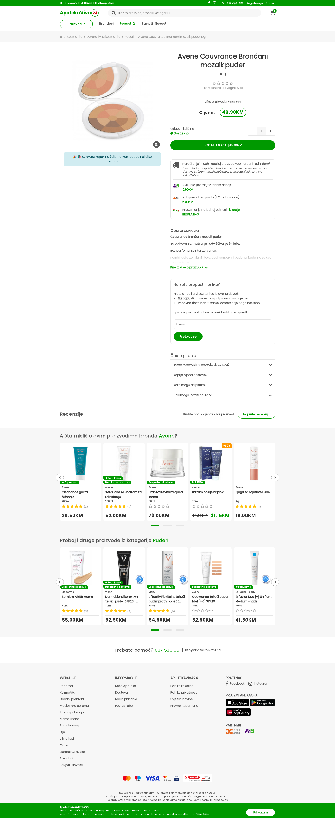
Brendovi (106, 23)
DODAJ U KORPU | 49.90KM (223, 145)
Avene (167, 436)
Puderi (161, 540)
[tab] (155, 525)
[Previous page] (60, 477)
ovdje (122, 814)
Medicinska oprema (74, 705)
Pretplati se (188, 336)
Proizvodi (75, 24)
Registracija (255, 3)
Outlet (65, 745)
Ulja (62, 732)
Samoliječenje (70, 725)
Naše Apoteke (234, 3)
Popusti (126, 23)
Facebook (236, 683)
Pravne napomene (184, 705)
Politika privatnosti (183, 692)
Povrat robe (124, 705)
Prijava (270, 3)
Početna (66, 686)
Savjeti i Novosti (154, 23)
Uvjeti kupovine (181, 699)
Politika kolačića (181, 686)
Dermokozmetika (72, 752)
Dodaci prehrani (72, 699)
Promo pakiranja (72, 712)
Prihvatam (260, 812)
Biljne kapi (67, 738)
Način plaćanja (126, 699)
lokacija (234, 209)
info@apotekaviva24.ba (203, 650)
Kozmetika (67, 692)
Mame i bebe (69, 719)
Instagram (261, 683)
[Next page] (275, 477)
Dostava (121, 692)
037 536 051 (167, 650)
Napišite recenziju (256, 414)
